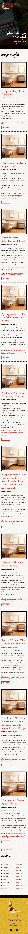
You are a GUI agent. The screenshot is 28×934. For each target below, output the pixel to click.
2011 (17, 879)
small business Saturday (15, 274)
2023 (4, 873)
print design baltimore (18, 679)
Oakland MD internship (7, 601)
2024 (4, 871)
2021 (4, 879)
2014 (17, 871)
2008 (17, 888)
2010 (17, 882)
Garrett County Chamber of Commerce (12, 758)
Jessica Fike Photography (7, 523)
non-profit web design (10, 198)
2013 (17, 873)
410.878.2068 (14, 924)
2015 (17, 868)
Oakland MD (20, 599)
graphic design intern (14, 352)
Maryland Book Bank (6, 679)
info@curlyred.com (14, 925)
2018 (4, 888)
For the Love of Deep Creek (16, 521)
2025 (4, 868)
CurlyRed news (5, 432)
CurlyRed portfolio (9, 195)
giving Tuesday (10, 196)
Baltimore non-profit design (12, 677)
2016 (17, 865)
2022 (4, 876)
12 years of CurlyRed (14, 122)
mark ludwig (14, 835)
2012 (17, 876)
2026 (4, 865)
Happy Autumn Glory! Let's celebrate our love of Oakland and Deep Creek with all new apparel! (14, 481)
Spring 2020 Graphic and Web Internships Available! (13, 317)
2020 (4, 882)
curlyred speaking (13, 432)
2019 (4, 885)
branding (22, 350)
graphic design (5, 352)
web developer (11, 353)
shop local (6, 274)
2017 (4, 891)
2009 (17, 885)
